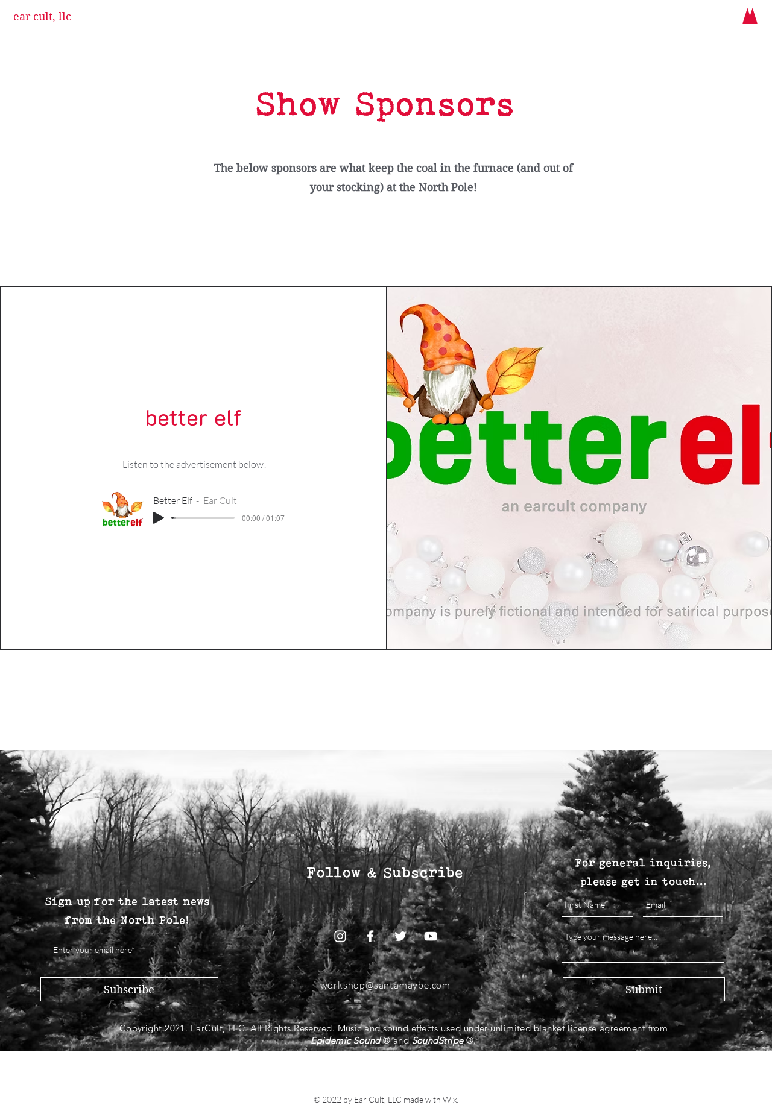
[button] (750, 16)
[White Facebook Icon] (370, 936)
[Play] (158, 518)
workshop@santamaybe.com (385, 985)
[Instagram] (340, 936)
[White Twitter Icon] (400, 936)
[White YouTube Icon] (430, 936)
